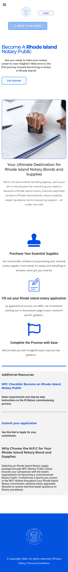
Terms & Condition (39, 563)
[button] (4, 4)
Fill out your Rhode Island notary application (34, 298)
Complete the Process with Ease (34, 343)
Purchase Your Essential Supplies (34, 254)
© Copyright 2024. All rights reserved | (30, 558)
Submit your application (19, 423)
